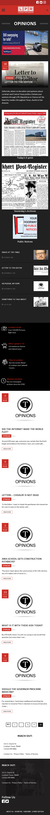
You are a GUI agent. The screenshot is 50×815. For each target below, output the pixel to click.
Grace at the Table (11, 252)
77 (34, 725)
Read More (7, 449)
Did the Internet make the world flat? (22, 430)
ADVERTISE (18, 812)
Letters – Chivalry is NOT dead (20, 495)
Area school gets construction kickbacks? (22, 560)
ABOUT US (10, 812)
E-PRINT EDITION (38, 812)
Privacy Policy (19, 754)
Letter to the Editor (19, 82)
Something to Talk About (14, 299)
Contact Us (8, 754)
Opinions (9, 78)
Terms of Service (31, 754)
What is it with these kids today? (22, 625)
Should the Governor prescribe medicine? (21, 690)
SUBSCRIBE (27, 812)
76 (28, 725)
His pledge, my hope (11, 283)
